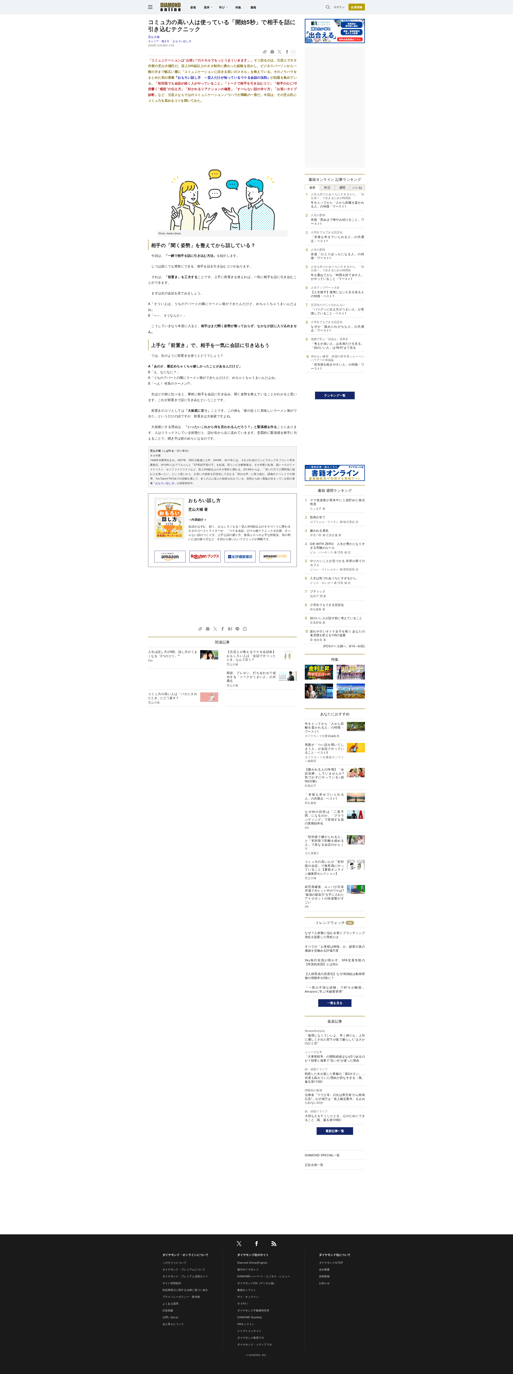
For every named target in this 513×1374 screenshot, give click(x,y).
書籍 (253, 7)
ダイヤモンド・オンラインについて (185, 1255)
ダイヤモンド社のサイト (253, 1255)
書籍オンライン (246, 1290)
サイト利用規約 (172, 1283)
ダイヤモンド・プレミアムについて (184, 1269)
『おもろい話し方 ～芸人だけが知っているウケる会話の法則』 (222, 77)
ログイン (339, 7)
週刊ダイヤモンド (248, 1269)
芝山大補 (154, 37)
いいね (357, 187)
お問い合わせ (171, 1317)
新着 (193, 7)
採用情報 (324, 1276)
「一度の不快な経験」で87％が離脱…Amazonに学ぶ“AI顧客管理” (335, 989)
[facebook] (256, 1244)
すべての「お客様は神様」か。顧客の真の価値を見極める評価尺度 (335, 948)
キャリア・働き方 (159, 41)
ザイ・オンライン (248, 1297)
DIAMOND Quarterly (249, 1317)
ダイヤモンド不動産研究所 (253, 1310)
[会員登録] (356, 7)
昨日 (327, 187)
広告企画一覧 (314, 1165)
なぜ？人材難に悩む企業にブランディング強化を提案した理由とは (335, 935)
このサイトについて (175, 1262)
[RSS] (274, 1244)
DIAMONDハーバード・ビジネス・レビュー (263, 1276)
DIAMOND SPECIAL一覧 (322, 1155)
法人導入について (173, 1324)
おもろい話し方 (182, 41)
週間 (342, 187)
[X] (239, 1244)
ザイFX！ (243, 1303)
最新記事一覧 (335, 1131)
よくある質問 (171, 1303)
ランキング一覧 (334, 395)
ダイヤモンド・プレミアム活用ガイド (185, 1276)
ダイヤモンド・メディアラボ (254, 1344)
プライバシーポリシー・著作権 (181, 1297)
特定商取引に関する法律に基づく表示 (185, 1290)
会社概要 (324, 1269)
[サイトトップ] (171, 7)
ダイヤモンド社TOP (331, 1262)
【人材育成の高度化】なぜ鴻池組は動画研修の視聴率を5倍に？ (335, 976)
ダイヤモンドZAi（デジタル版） (256, 1283)
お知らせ (324, 1283)
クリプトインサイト (249, 1331)
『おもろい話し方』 (165, 483)
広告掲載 (168, 1310)
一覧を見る (335, 1003)
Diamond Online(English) (252, 1262)
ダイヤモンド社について (335, 1255)
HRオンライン (245, 1324)
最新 (312, 187)
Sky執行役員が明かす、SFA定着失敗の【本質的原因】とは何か (335, 962)
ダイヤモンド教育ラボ (250, 1337)
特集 (238, 7)
